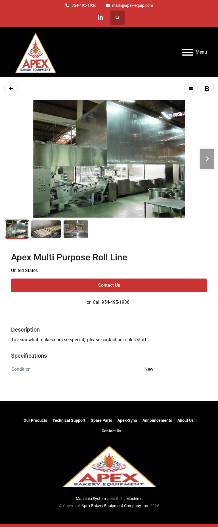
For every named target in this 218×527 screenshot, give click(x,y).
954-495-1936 (84, 5)
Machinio (134, 498)
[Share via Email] (191, 88)
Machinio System (91, 498)
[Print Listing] (207, 88)
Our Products (35, 420)
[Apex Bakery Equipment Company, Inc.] (109, 465)
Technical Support (69, 420)
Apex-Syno (127, 420)
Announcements (157, 420)
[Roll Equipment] (11, 88)
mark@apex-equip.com (132, 5)
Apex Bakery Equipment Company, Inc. (115, 505)
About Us (185, 420)
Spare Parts (101, 420)
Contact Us (109, 285)
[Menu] (187, 52)
